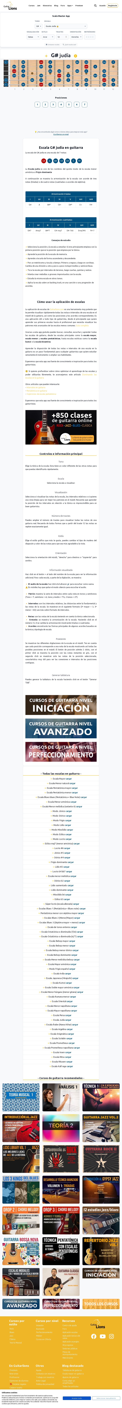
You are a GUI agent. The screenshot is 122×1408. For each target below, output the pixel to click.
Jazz (11, 1336)
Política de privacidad (45, 1384)
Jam (38, 6)
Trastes (59, 32)
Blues (12, 1332)
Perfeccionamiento (44, 1332)
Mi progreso (68, 1345)
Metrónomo (89, 32)
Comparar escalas (53, 44)
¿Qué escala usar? (70, 44)
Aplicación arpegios (71, 1342)
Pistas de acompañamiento (70, 1353)
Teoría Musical (16, 1343)
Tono (37, 21)
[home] (10, 5)
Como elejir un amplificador (69, 1382)
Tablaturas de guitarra (72, 1370)
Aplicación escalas (70, 1332)
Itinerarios (47, 6)
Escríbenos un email (61, 134)
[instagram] (111, 1336)
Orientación (75, 32)
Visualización (33, 32)
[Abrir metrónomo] (89, 36)
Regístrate (112, 6)
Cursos (32, 6)
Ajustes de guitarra (71, 1377)
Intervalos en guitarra (36, 387)
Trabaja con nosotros (45, 1377)
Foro (63, 6)
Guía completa (82, 325)
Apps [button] (69, 6)
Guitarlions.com (57, 309)
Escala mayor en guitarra (73, 1374)
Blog (56, 6)
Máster (39, 1336)
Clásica (12, 1339)
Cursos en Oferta (43, 1339)
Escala (47, 21)
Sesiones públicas (70, 1348)
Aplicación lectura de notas (71, 1337)
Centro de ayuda (70, 1325)
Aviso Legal (41, 1381)
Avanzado (40, 1329)
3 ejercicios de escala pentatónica (41, 394)
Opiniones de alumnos (19, 1381)
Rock (12, 1329)
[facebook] (94, 1336)
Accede (102, 6)
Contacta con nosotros (45, 1374)
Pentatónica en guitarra (37, 391)
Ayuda (38, 1370)
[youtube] (102, 1336)
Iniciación (40, 1325)
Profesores (14, 1377)
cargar (69, 779)
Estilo (45, 32)
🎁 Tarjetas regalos (18, 1384)
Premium (79, 6)
